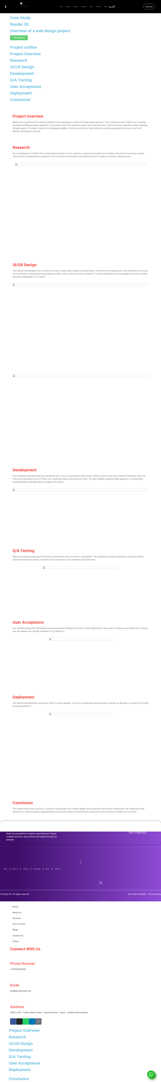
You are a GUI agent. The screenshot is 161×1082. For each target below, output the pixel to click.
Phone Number (22, 963)
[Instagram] (70, 883)
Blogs (91, 6)
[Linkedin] (90, 883)
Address (17, 1007)
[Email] (13, 978)
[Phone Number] (13, 956)
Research (18, 60)
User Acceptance (25, 86)
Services (75, 6)
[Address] (13, 1000)
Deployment (21, 93)
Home (61, 6)
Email (14, 985)
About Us (68, 6)
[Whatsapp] (80, 883)
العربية (112, 6)
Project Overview (25, 53)
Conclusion (20, 99)
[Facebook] (60, 883)
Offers (16, 941)
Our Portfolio (83, 6)
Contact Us (98, 6)
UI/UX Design (22, 67)
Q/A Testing (21, 80)
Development (22, 73)
